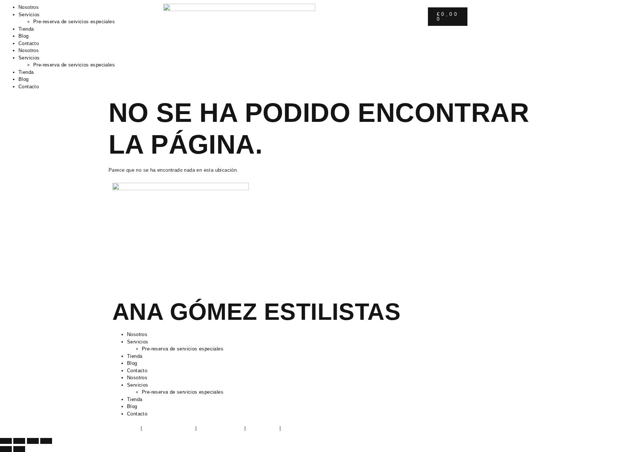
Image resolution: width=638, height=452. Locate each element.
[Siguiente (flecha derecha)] (19, 449)
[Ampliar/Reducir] (6, 441)
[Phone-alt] (335, 37)
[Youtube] (335, 57)
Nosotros (28, 7)
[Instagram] (335, 16)
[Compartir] (33, 441)
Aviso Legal (125, 428)
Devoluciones (262, 428)
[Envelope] (355, 37)
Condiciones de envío (306, 428)
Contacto (28, 43)
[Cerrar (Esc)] (46, 441)
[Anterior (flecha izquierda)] (6, 449)
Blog (23, 36)
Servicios (29, 14)
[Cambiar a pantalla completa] (19, 441)
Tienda (26, 29)
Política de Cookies (220, 428)
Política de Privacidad (169, 428)
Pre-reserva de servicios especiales (74, 21)
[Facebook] (355, 16)
